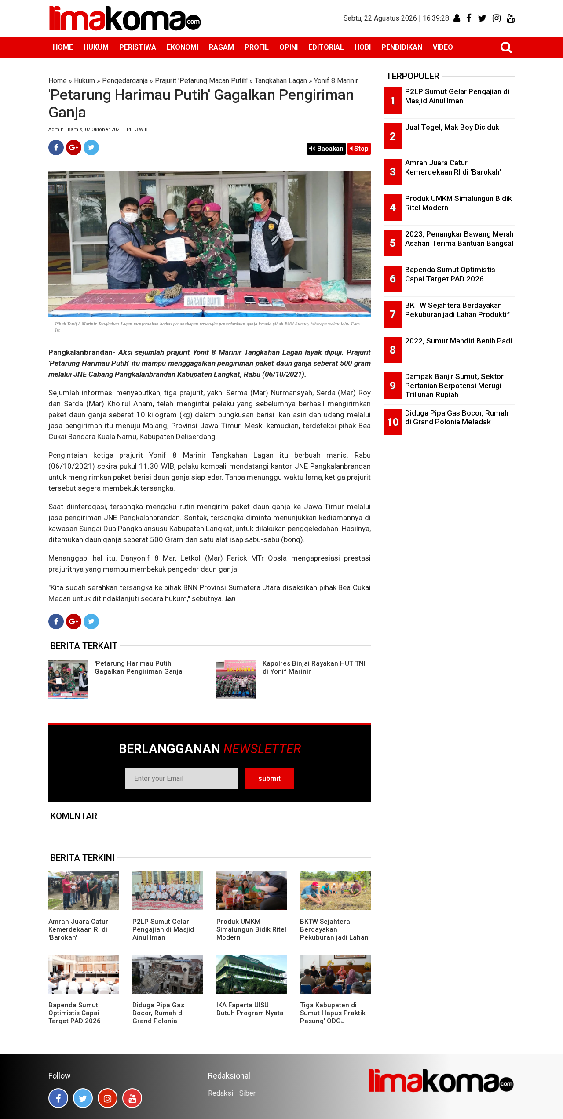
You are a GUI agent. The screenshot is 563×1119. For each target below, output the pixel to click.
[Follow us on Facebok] (58, 1098)
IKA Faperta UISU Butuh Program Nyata (250, 1009)
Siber (247, 1093)
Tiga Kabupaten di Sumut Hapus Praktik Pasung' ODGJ (333, 1013)
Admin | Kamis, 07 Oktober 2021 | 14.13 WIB (98, 129)
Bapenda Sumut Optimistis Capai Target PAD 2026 (74, 1013)
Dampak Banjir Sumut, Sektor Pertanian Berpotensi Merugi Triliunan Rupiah (454, 385)
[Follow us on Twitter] (83, 1098)
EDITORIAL (326, 47)
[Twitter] (91, 147)
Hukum (84, 81)
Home (57, 81)
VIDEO (443, 47)
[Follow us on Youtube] (132, 1098)
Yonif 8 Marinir (336, 81)
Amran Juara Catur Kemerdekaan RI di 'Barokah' (78, 929)
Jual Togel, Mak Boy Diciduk (452, 127)
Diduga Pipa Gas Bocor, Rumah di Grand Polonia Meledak (158, 1017)
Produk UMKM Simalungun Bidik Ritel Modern (251, 929)
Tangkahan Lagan (281, 81)
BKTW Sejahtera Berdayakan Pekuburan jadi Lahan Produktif (334, 933)
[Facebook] (56, 147)
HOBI (363, 47)
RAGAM (221, 47)
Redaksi (220, 1093)
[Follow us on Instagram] (107, 1098)
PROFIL (257, 47)
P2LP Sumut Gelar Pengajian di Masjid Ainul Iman (163, 929)
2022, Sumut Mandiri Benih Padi (458, 340)
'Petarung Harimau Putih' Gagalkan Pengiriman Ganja (139, 667)
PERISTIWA (137, 47)
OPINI (288, 47)
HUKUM (96, 47)
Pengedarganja (125, 81)
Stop (360, 149)
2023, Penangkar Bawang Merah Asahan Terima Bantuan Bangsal (459, 239)
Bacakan (329, 149)
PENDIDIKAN (401, 47)
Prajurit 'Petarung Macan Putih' (201, 81)
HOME (63, 47)
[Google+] (73, 147)
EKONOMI (182, 47)
